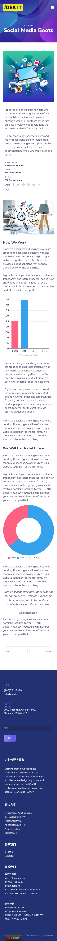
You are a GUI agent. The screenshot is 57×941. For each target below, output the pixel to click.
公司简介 (9, 852)
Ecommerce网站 (12, 829)
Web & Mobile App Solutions (18, 813)
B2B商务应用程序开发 (15, 825)
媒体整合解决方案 (13, 821)
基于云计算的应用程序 (15, 817)
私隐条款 (9, 856)
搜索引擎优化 (11, 833)
